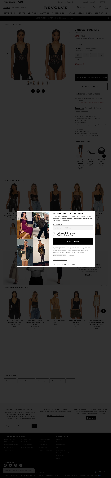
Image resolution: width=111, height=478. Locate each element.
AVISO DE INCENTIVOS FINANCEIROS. (64, 256)
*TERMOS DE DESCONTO (60, 260)
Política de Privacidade (59, 254)
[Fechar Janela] (93, 212)
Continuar (73, 241)
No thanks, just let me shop (64, 264)
